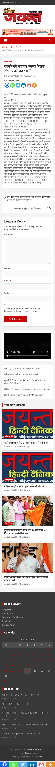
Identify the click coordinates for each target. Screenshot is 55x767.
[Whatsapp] (12, 85)
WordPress (37, 756)
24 (6, 671)
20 (27, 665)
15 (42, 660)
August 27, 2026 (11, 446)
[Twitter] (18, 85)
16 (49, 660)
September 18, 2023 (13, 76)
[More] (34, 85)
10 (6, 660)
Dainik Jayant (29, 76)
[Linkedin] (23, 85)
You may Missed (14, 405)
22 (42, 665)
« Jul (4, 681)
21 (35, 665)
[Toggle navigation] (6, 40)
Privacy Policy (8, 625)
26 (20, 671)
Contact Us (7, 613)
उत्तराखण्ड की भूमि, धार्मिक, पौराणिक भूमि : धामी (30, 208)
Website (8, 293)
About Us (6, 610)
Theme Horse (31, 753)
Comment (9, 234)
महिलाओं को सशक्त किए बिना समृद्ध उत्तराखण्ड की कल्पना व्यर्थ (27, 389)
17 (6, 665)
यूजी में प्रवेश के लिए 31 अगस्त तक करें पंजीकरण (22, 368)
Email (7, 280)
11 (13, 660)
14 (35, 660)
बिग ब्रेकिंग (8, 62)
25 (13, 671)
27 (27, 671)
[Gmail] (29, 85)
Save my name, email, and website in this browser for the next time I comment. (23, 310)
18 (13, 665)
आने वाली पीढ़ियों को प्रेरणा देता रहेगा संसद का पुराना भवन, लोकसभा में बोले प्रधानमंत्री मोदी (28, 198)
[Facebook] (7, 85)
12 (20, 660)
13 (27, 660)
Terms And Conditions (12, 617)
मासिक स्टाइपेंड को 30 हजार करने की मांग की (21, 374)
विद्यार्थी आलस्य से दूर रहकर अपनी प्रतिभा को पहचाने (24, 395)
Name (7, 268)
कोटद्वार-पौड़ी (9, 436)
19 (20, 665)
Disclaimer (7, 621)
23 (49, 665)
